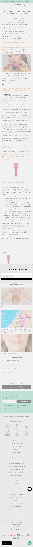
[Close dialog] (32, 264)
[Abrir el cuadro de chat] (29, 489)
